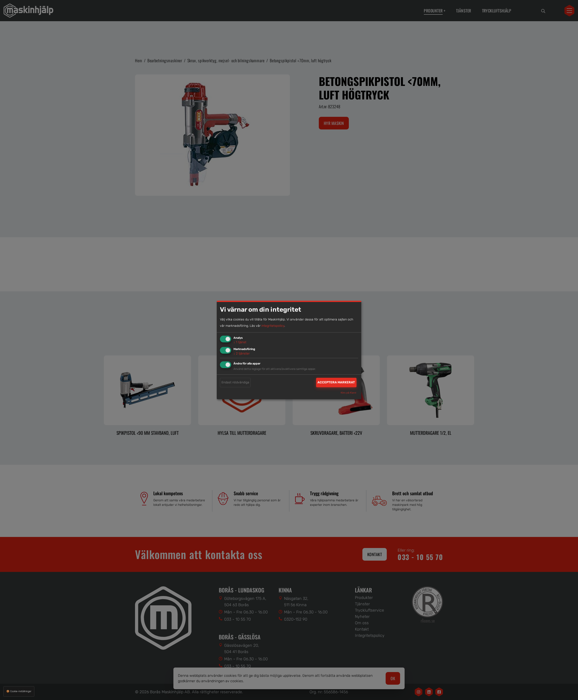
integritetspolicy (272, 326)
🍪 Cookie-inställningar (18, 691)
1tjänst (239, 342)
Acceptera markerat (336, 382)
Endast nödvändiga (235, 382)
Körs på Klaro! (348, 392)
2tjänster (241, 353)
